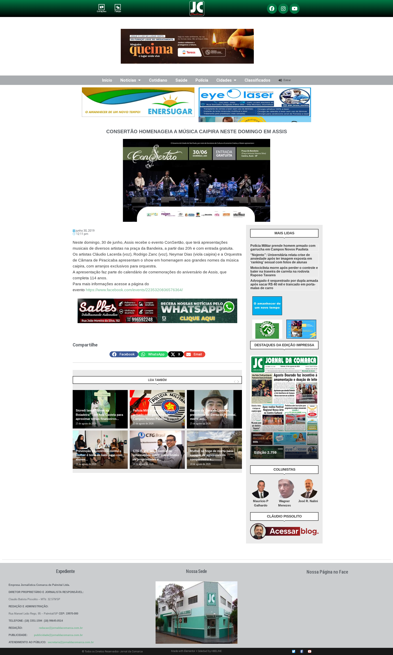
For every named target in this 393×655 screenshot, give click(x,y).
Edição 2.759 (265, 452)
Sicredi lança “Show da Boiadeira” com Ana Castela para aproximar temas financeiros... (99, 415)
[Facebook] (272, 8)
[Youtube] (294, 8)
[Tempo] (118, 7)
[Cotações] (102, 7)
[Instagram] (283, 8)
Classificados (257, 80)
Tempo (117, 11)
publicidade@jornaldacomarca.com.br (58, 635)
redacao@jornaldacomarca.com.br (61, 627)
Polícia (201, 80)
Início (107, 80)
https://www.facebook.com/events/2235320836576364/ (134, 290)
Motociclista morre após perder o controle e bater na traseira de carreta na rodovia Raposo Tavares (284, 271)
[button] (124, 354)
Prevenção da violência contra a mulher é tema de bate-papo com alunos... (99, 455)
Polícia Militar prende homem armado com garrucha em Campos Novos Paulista (154, 415)
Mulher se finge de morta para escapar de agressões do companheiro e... (211, 455)
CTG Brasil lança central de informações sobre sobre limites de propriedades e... (156, 455)
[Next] (238, 382)
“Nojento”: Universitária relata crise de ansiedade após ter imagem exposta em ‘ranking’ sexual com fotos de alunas (281, 258)
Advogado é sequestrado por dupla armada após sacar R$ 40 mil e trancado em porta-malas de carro (284, 284)
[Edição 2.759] (284, 407)
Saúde (181, 80)
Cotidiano (158, 80)
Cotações (101, 11)
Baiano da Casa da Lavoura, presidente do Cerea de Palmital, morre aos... (213, 415)
